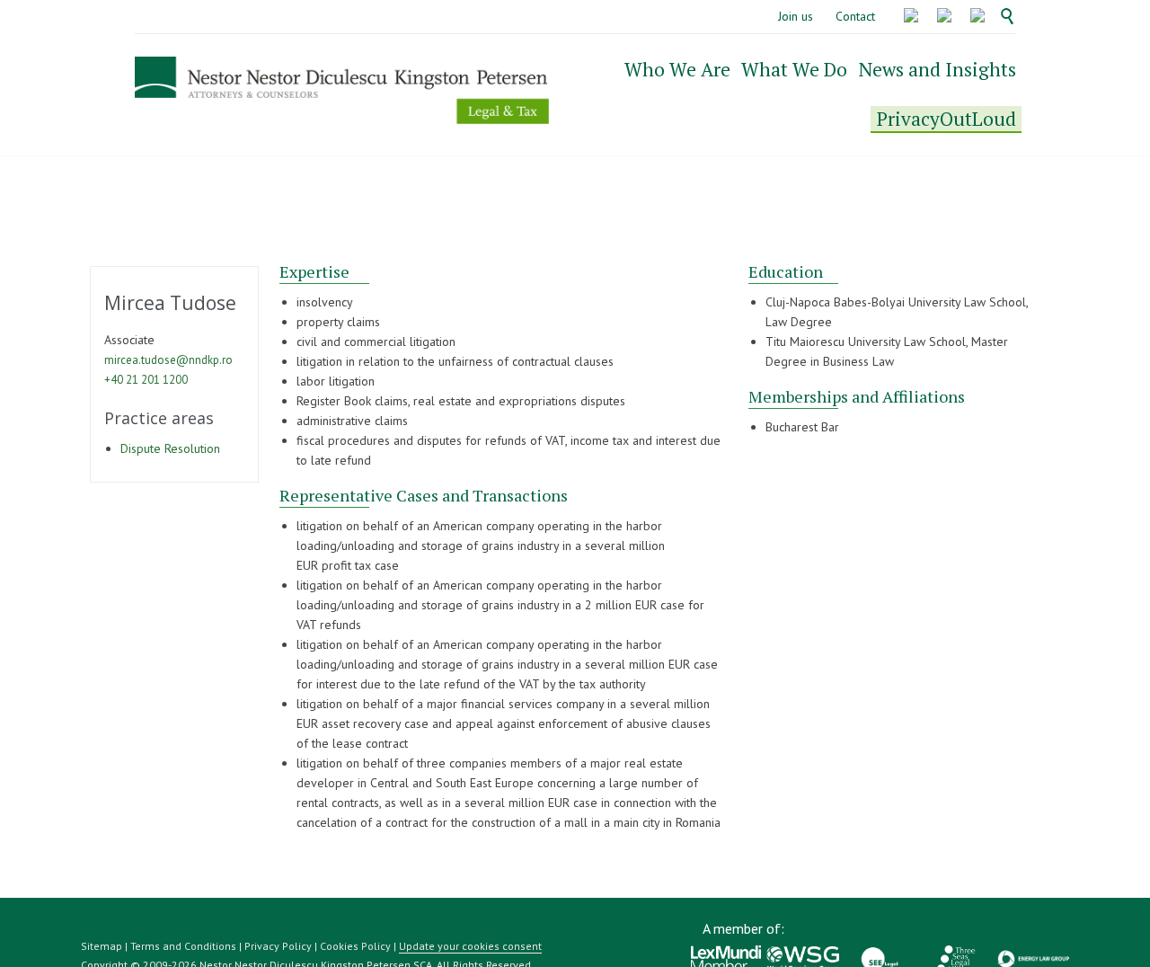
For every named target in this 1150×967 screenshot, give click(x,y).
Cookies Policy (355, 946)
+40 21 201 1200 (146, 379)
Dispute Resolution (170, 448)
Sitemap (101, 946)
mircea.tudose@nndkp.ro (168, 360)
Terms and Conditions (183, 946)
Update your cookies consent (470, 946)
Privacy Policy (278, 946)
